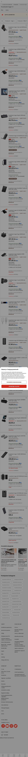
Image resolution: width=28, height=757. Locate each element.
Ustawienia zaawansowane (14, 382)
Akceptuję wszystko (14, 386)
